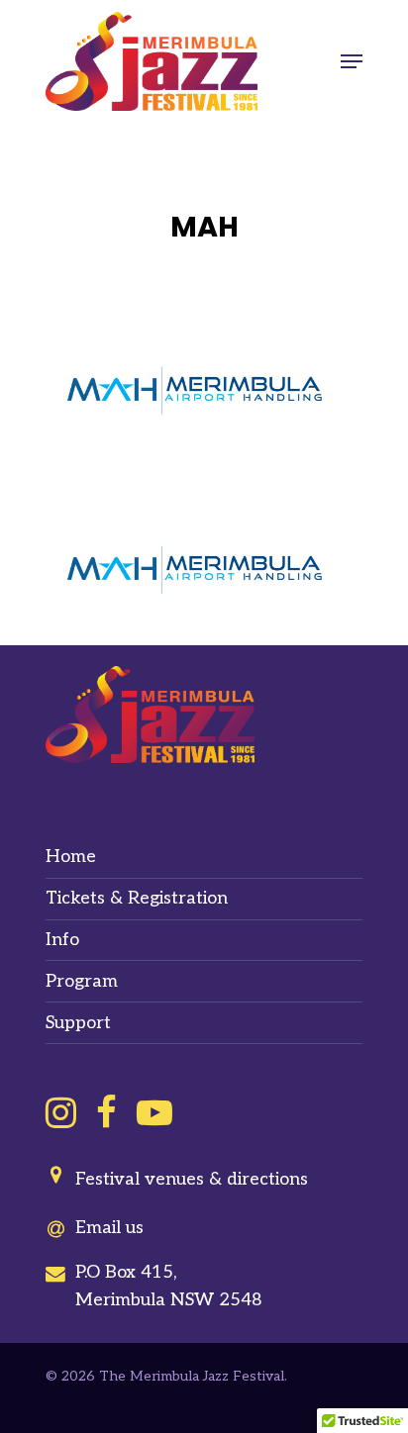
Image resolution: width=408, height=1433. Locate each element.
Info (62, 939)
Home (71, 856)
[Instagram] (61, 1112)
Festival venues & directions (191, 1179)
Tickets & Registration (137, 898)
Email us (109, 1227)
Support (78, 1022)
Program (82, 981)
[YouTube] (154, 1112)
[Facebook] (106, 1112)
